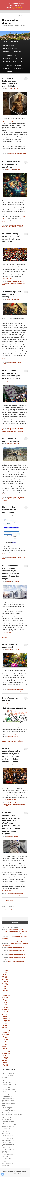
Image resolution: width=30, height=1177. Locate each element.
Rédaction (16, 88)
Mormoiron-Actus (12, 153)
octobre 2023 (5, 1011)
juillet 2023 (5, 1013)
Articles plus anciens (8, 900)
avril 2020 (4, 1060)
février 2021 (5, 1048)
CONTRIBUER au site (8, 65)
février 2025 (5, 990)
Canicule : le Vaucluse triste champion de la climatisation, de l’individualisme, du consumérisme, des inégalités (11, 572)
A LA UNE (5, 42)
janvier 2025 (5, 992)
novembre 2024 (6, 995)
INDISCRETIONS (6, 51)
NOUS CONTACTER (7, 71)
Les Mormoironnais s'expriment (15, 225)
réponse (20, 226)
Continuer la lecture (7, 150)
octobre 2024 (5, 997)
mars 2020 (5, 1062)
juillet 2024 (5, 1002)
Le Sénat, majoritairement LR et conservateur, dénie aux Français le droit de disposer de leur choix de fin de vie (11, 755)
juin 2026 (4, 972)
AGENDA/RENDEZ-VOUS (16, 41)
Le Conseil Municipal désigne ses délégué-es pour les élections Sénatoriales (11, 237)
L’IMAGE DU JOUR (17, 51)
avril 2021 (4, 1045)
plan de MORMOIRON (18, 68)
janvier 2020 (5, 1066)
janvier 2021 (5, 1050)
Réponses (9, 805)
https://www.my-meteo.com (8, 909)
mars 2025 (5, 988)
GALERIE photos (6, 68)
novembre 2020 (6, 1053)
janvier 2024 (5, 1008)
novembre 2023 (6, 1009)
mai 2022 (4, 1025)
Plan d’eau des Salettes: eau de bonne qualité (9, 510)
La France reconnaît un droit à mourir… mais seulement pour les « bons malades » (11, 374)
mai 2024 (4, 1006)
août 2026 (4, 969)
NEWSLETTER (18, 65)
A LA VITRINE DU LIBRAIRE (9, 55)
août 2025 (4, 983)
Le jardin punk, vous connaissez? (11, 645)
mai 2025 (4, 986)
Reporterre (17, 735)
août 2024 (4, 1001)
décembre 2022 (6, 1018)
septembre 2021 (6, 1036)
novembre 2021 (6, 1032)
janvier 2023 (5, 1016)
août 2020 (4, 1055)
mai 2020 (4, 1059)
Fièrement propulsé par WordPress (15, 1174)
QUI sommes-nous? (7, 58)
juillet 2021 (5, 1039)
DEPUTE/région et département (10, 48)
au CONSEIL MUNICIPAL (8, 45)
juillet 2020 (5, 1057)
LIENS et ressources (18, 58)
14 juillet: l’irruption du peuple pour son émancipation (11, 294)
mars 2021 (5, 1046)
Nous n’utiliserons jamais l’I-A (10, 699)
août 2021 (4, 1037)
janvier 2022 (5, 1029)
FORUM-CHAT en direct (17, 61)
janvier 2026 (5, 981)
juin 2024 (4, 1004)
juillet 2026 (5, 971)
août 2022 (4, 1022)
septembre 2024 (6, 999)
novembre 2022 (6, 1020)
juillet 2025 (5, 985)
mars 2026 (5, 978)
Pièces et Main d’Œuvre (9, 122)
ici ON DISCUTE (6, 61)
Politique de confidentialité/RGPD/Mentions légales (14, 1171)
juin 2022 (4, 1023)
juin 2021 (4, 1041)
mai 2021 (4, 1043)
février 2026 (5, 979)
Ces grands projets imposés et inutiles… (11, 439)
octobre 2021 (5, 1034)
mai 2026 (4, 974)
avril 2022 (4, 1027)
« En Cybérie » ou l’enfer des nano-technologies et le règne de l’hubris (9, 82)
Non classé (19, 153)
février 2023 (5, 1015)
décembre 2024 (6, 993)
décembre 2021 (6, 1030)
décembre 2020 (6, 1052)
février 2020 (5, 1064)
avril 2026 (4, 976)
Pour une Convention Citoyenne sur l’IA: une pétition (11, 164)
